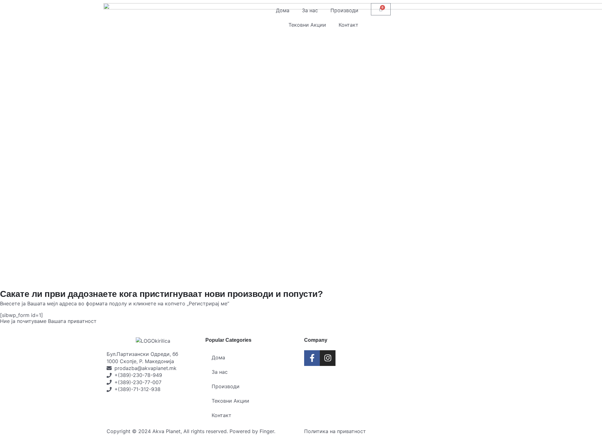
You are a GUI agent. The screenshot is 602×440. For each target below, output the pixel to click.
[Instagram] (327, 358)
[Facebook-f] (312, 358)
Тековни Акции (307, 25)
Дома (282, 10)
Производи (344, 10)
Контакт (348, 25)
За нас (310, 10)
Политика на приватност (335, 431)
